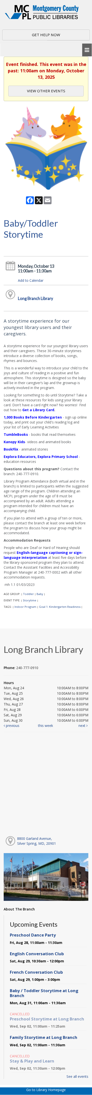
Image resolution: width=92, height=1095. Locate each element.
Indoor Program (25, 607)
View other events (46, 90)
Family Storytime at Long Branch (43, 1037)
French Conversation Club (36, 972)
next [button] (82, 725)
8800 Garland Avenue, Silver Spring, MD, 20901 (36, 841)
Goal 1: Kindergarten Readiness (59, 607)
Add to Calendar (30, 280)
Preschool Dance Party (33, 935)
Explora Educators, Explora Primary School (41, 456)
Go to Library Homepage (46, 1089)
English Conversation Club (37, 953)
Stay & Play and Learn (32, 1061)
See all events (77, 1076)
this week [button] (45, 725)
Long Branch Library (35, 298)
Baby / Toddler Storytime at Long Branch (44, 993)
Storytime (29, 600)
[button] (87, 50)
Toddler (28, 594)
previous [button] (12, 725)
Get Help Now (46, 34)
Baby (40, 594)
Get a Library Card (38, 409)
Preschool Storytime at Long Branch (47, 1019)
